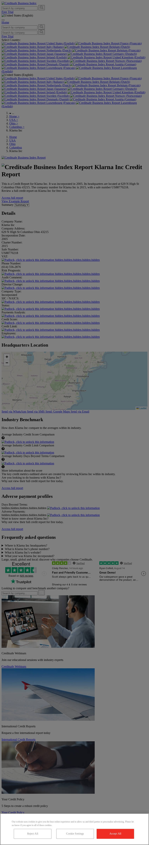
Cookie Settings (75, 833)
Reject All (32, 833)
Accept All (115, 833)
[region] (74, 829)
